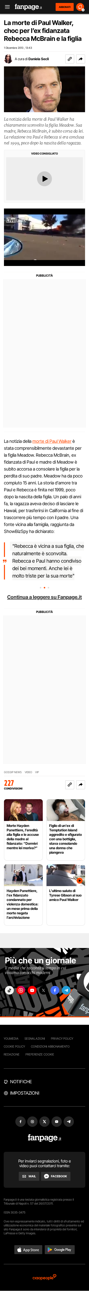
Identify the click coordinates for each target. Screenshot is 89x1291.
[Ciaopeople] (44, 1277)
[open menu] (5, 7)
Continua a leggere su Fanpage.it (44, 597)
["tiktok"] (9, 990)
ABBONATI (64, 6)
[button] (80, 58)
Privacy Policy (62, 1038)
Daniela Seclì (38, 59)
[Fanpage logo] (28, 7)
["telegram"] (66, 990)
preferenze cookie (39, 1054)
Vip (37, 772)
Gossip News (13, 772)
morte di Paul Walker (51, 441)
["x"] (43, 990)
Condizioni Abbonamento (50, 1046)
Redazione (12, 1054)
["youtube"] (32, 990)
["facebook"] (54, 990)
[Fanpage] (44, 1138)
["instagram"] (20, 990)
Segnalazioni (34, 1038)
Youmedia (11, 1038)
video (28, 772)
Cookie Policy (14, 1046)
